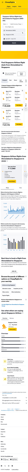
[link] (11, 181)
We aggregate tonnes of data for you (11, 400)
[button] (2, 2)
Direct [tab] (15, 80)
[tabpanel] (14, 223)
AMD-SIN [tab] (14, 271)
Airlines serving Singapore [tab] (8, 285)
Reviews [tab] (12, 318)
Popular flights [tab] (5, 295)
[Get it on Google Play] (5, 459)
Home (8, 409)
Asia (12, 409)
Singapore (17, 409)
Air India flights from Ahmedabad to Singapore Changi (13, 305)
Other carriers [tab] (5, 292)
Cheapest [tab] (4, 80)
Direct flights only (9, 26)
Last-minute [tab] (21, 81)
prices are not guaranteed (7, 393)
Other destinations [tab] (15, 292)
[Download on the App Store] (14, 459)
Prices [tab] (7, 187)
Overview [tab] (5, 318)
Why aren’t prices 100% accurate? (10, 403)
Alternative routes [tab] (6, 288)
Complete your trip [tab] (18, 288)
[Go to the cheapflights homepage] (10, 2)
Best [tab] (10, 80)
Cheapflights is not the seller (9, 397)
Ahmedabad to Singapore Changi (7, 410)
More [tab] (20, 187)
